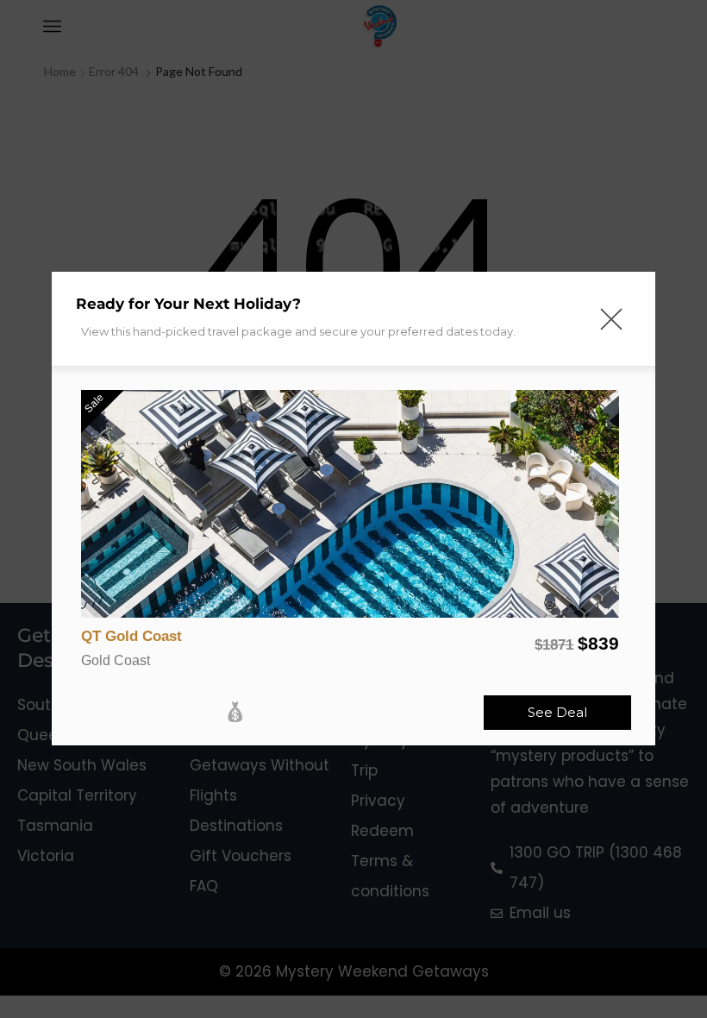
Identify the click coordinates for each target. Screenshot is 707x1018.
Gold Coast (115, 660)
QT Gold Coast (131, 635)
